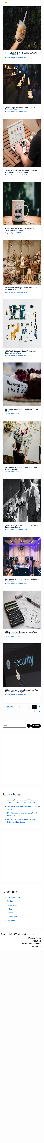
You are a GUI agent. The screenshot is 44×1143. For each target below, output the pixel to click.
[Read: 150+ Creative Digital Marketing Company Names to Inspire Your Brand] (22, 167)
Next (37, 711)
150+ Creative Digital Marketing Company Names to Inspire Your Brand (21, 171)
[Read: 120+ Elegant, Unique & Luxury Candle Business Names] (22, 103)
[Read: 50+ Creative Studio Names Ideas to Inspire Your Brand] (22, 575)
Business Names (10, 57)
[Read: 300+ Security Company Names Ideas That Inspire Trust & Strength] (22, 686)
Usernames (11, 921)
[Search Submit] (29, 726)
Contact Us (36, 946)
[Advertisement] (22, 759)
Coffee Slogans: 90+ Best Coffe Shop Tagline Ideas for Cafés (19, 229)
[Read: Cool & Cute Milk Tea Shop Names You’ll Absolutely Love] (22, 49)
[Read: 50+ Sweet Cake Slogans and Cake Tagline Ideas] (22, 405)
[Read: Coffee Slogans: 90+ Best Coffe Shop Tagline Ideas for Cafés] (22, 225)
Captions (10, 901)
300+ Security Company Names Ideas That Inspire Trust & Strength (21, 691)
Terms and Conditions (31, 944)
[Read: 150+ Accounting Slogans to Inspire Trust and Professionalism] (22, 628)
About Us (37, 941)
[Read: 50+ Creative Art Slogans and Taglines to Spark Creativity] (22, 464)
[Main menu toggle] (7, 3)
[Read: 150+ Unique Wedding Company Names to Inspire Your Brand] (22, 522)
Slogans (7, 233)
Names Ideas (12, 905)
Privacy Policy (34, 938)
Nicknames (11, 909)
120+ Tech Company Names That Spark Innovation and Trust (20, 352)
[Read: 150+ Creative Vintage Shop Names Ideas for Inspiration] (22, 284)
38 (18, 711)
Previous (8, 707)
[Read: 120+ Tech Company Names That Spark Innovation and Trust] (22, 347)
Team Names (12, 917)
